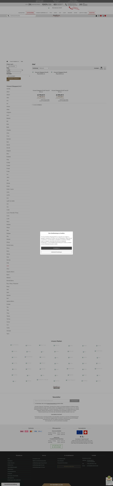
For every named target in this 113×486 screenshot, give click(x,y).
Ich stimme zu (56, 248)
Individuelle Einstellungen (56, 252)
